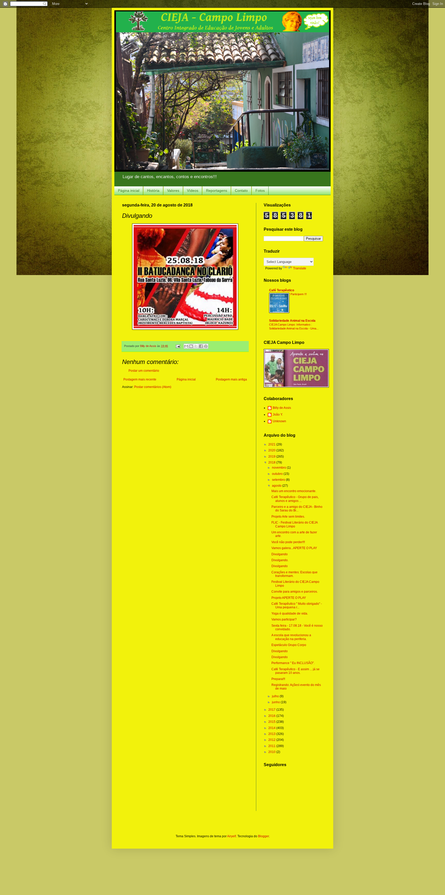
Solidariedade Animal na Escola (292, 320)
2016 (272, 716)
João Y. (278, 414)
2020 (272, 450)
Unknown (279, 421)
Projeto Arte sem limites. (288, 516)
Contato (241, 190)
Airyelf (231, 836)
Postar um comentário (144, 370)
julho (276, 696)
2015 (272, 722)
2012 (272, 740)
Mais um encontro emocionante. (293, 491)
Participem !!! (298, 294)
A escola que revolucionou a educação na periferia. (291, 637)
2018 (272, 462)
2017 (272, 709)
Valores (173, 190)
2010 (272, 752)
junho (276, 702)
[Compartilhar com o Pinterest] (205, 346)
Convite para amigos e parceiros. (294, 591)
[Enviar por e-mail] (186, 346)
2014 (272, 728)
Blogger (263, 836)
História (153, 190)
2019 (272, 456)
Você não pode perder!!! (288, 542)
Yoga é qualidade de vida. (289, 613)
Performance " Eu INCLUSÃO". (292, 663)
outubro (278, 474)
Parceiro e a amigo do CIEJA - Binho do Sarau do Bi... (296, 508)
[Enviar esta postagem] (177, 345)
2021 (272, 444)
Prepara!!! (278, 679)
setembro (279, 480)
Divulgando (279, 554)
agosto (277, 485)
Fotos (260, 190)
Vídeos (192, 190)
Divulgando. (279, 560)
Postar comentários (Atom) (152, 387)
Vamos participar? (284, 619)
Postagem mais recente (139, 379)
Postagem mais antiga (231, 379)
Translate (299, 268)
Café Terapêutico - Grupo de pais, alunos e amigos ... (295, 498)
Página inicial (128, 190)
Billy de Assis (282, 408)
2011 (272, 746)
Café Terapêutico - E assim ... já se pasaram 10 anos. (295, 671)
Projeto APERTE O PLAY (288, 598)
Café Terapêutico (281, 290)
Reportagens (216, 190)
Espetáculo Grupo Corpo (288, 645)
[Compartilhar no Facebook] (200, 346)
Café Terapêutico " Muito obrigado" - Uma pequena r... (296, 605)
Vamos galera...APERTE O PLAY (294, 548)
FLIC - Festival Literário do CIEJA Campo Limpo (294, 524)
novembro (279, 467)
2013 (272, 734)
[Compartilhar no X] (196, 346)
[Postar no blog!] (191, 346)
